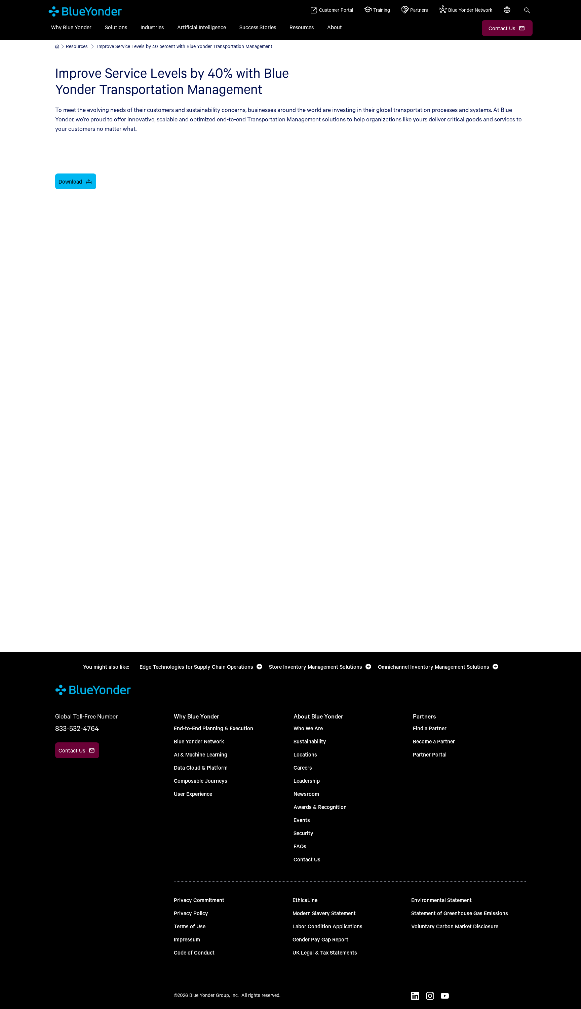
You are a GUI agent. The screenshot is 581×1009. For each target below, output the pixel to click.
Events (302, 819)
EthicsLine (305, 899)
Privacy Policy (191, 913)
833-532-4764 (77, 728)
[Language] (507, 13)
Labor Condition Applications (327, 926)
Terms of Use (189, 926)
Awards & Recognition (320, 806)
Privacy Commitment (199, 899)
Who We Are (308, 728)
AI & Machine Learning (200, 754)
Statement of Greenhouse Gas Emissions (459, 913)
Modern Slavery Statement (324, 913)
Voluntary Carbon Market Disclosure (454, 926)
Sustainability (310, 741)
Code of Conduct (194, 952)
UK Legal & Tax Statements (325, 952)
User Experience (193, 793)
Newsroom (306, 793)
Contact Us (307, 859)
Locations (305, 754)
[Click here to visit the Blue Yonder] (57, 46)
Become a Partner (434, 741)
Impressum (187, 939)
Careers (303, 767)
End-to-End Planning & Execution (213, 728)
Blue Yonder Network (199, 741)
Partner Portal (430, 754)
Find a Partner (430, 728)
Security (303, 833)
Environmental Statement (441, 899)
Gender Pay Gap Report (320, 939)
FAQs (300, 846)
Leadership (307, 780)
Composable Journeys (200, 780)
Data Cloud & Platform (201, 767)
